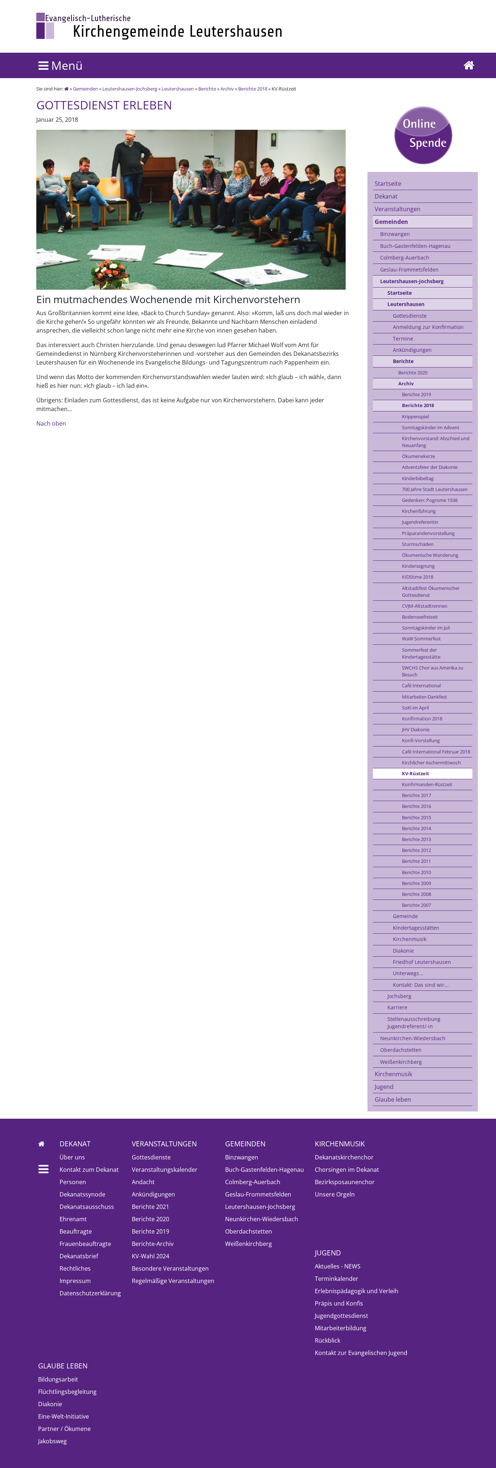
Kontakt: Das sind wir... (421, 984)
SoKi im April (415, 707)
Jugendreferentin (420, 522)
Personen (73, 1182)
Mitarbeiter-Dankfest (424, 696)
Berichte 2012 (416, 850)
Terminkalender (336, 1279)
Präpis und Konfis (339, 1303)
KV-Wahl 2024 (150, 1256)
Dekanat (386, 196)
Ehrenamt (73, 1219)
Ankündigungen (412, 349)
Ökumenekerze (418, 456)
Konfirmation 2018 (422, 718)
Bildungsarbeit (58, 1379)
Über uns (72, 1157)
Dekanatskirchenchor (344, 1157)
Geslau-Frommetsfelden (409, 269)
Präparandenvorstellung (428, 533)
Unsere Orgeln (335, 1194)
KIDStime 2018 (417, 577)
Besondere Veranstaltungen (170, 1268)
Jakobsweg (52, 1441)
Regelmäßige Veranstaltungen (173, 1281)
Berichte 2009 (416, 883)
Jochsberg (399, 996)
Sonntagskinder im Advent (430, 427)
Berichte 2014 (416, 828)
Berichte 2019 (416, 394)
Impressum (75, 1281)
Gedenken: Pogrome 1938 (430, 500)
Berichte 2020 (412, 372)
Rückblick (327, 1340)
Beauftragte (76, 1231)
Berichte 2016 (416, 806)
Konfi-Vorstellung (421, 740)
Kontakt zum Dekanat (89, 1170)
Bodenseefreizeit (420, 617)
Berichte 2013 (416, 839)
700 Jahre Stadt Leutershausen (435, 489)
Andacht (143, 1182)
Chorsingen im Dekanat (347, 1170)
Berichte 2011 (416, 861)
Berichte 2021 (150, 1207)
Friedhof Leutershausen (422, 961)
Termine (403, 338)
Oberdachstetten (401, 1049)
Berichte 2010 (416, 872)
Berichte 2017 (416, 795)
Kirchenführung (419, 511)
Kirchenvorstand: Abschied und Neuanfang (435, 442)
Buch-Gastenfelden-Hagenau (415, 245)
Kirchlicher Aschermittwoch (431, 762)
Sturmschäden (418, 544)
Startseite (388, 184)
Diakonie (403, 950)
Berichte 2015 (416, 817)
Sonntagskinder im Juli (426, 627)
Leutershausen (178, 88)
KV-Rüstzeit (415, 773)
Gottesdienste (410, 315)
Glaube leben (393, 1099)
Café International (421, 685)
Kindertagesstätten (416, 927)
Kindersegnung (418, 566)
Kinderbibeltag (418, 478)
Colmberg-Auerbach (404, 257)
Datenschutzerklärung (90, 1293)
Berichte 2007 (416, 905)
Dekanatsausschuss (87, 1207)
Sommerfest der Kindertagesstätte (421, 653)
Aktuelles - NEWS (338, 1266)
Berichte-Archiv (153, 1244)
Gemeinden (85, 88)
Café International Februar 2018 (436, 751)
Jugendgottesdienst (341, 1316)
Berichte (207, 88)
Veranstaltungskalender (165, 1170)
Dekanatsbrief (79, 1256)
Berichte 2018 (252, 88)
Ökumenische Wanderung (430, 555)
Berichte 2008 (416, 894)
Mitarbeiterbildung (340, 1328)
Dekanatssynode (82, 1194)
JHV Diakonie (416, 729)
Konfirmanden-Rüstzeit (427, 784)
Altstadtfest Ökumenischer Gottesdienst (431, 591)
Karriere (397, 1007)
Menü (65, 65)
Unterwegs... (408, 973)
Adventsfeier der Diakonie (430, 467)
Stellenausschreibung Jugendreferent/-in (413, 1022)
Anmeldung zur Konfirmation (428, 326)
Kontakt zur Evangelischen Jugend (361, 1353)
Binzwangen (395, 233)
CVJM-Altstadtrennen (424, 606)
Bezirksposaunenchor (345, 1182)
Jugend (384, 1087)
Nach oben (51, 423)
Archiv (227, 88)
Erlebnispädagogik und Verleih (356, 1291)
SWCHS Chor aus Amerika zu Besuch (432, 671)
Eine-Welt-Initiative (63, 1416)
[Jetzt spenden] (422, 135)
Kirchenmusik (409, 939)
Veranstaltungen (397, 209)
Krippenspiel (415, 416)
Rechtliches (75, 1268)
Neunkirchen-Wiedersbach (413, 1038)
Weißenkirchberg (401, 1061)
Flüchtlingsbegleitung (67, 1392)
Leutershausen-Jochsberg (129, 88)
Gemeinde (405, 916)
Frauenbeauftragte (85, 1244)
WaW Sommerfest (421, 638)
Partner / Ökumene (64, 1429)
